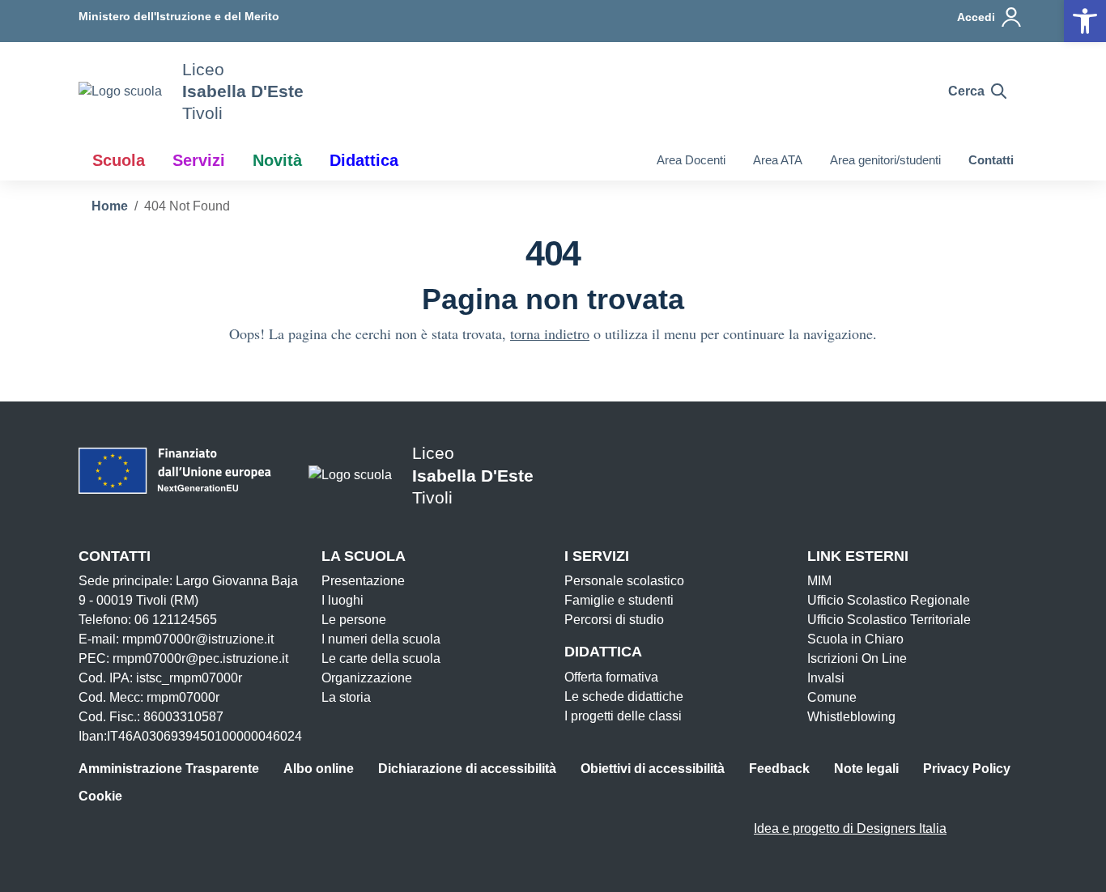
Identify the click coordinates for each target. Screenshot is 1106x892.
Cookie (100, 796)
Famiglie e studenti (619, 600)
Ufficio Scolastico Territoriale (889, 620)
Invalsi (825, 678)
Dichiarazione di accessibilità (467, 768)
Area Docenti (691, 160)
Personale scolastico (624, 581)
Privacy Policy (966, 768)
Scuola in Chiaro (855, 639)
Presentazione (363, 581)
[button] (1085, 21)
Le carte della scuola (380, 658)
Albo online (318, 768)
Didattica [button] (364, 160)
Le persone (353, 620)
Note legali (866, 768)
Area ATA (777, 160)
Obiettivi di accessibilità (653, 768)
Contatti (991, 160)
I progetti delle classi (623, 716)
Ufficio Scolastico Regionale (888, 600)
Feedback (779, 768)
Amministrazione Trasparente (169, 768)
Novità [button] (277, 160)
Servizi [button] (198, 160)
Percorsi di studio (614, 620)
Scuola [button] (118, 160)
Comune (832, 697)
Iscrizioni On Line (857, 658)
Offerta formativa (611, 677)
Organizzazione (366, 678)
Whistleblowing (851, 717)
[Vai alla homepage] (120, 91)
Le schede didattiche (623, 696)
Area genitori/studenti (885, 160)
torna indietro (549, 333)
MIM (819, 581)
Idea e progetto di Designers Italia (850, 828)
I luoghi (342, 600)
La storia (346, 697)
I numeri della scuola (380, 639)
